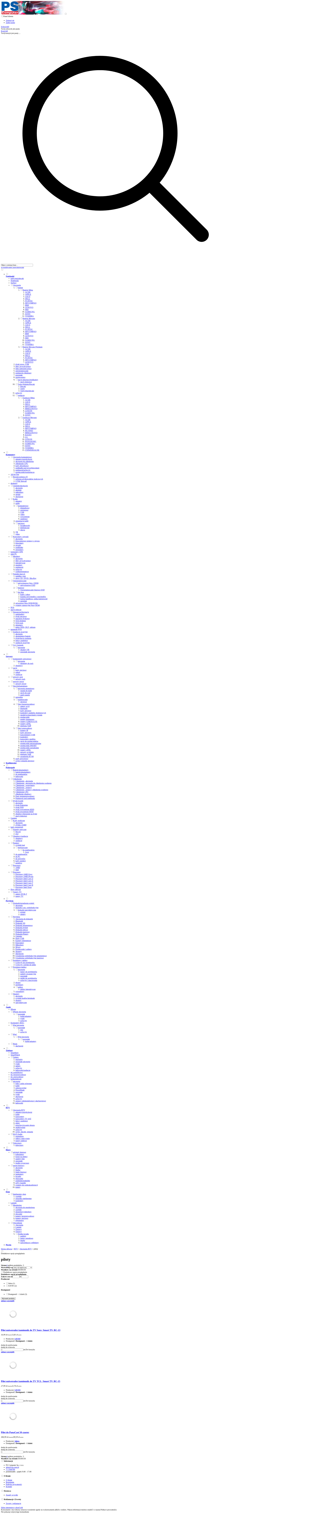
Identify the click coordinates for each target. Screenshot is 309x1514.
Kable (15, 499)
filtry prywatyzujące (23, 366)
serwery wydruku (27, 752)
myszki (18, 545)
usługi (17, 672)
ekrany (18, 983)
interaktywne (20, 563)
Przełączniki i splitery (23, 949)
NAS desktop (20, 621)
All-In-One (15, 474)
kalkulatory (19, 1154)
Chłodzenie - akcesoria (24, 781)
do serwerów (20, 859)
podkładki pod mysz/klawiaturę (27, 468)
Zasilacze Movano (30, 418)
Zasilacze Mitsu (29, 398)
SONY (28, 314)
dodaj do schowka (8, 1347)
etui (21, 1030)
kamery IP (24, 730)
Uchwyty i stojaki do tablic (25, 965)
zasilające (24, 519)
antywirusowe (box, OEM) (28, 583)
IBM (27, 305)
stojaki (17, 494)
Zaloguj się (10, 20)
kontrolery (24, 737)
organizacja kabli (21, 521)
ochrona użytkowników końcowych (29, 479)
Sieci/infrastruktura (20, 686)
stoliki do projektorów (28, 978)
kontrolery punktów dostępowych (33, 713)
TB (16, 532)
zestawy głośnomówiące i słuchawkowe (30, 1101)
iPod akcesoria (23, 1037)
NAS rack (19, 623)
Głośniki (18, 936)
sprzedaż (23, 601)
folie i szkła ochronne (23, 1084)
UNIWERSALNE (32, 450)
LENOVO (29, 307)
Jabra (16, 1441)
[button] (5, 1279)
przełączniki (24, 717)
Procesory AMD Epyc (23, 874)
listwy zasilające (21, 640)
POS (12, 607)
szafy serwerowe (21, 759)
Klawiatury (19, 943)
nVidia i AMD (20, 825)
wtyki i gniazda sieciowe (24, 761)
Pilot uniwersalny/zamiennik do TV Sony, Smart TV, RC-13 (30, 1330)
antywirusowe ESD (27, 585)
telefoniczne (24, 528)
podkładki (19, 547)
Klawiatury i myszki (20, 537)
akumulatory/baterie (23, 636)
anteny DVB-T (21, 894)
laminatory (19, 1174)
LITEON (28, 411)
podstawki (19, 567)
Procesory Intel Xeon (23, 887)
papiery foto (20, 1159)
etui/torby (19, 1059)
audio (17, 503)
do (20, 1277)
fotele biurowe (20, 1172)
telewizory (19, 1145)
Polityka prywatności (14, 1484)
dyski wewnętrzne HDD (24, 809)
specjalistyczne (21, 1003)
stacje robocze (16, 610)
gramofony (19, 1136)
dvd (16, 834)
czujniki (18, 1196)
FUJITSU (29, 301)
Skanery (18, 951)
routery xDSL (25, 724)
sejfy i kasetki (20, 1183)
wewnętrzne (25, 517)
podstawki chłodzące (23, 373)
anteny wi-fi (24, 706)
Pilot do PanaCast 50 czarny (15, 1432)
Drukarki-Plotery (21, 934)
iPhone (13, 1009)
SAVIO (17, 1339)
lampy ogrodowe (26, 1238)
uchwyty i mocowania (28, 980)
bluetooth (23, 708)
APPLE (28, 294)
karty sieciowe (20, 670)
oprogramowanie (21, 371)
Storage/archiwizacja (21, 612)
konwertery (19, 1117)
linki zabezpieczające (23, 369)
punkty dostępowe (27, 719)
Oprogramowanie (19, 581)
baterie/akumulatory (23, 772)
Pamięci (16, 843)
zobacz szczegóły (7, 1301)
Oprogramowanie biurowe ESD (32, 590)
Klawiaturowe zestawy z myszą (27, 541)
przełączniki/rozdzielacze (25, 472)
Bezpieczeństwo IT (20, 477)
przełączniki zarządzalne (29, 748)
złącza (22, 530)
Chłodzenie (17, 779)
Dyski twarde (18, 801)
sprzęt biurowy (18, 1165)
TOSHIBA (29, 316)
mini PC (14, 554)
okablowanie (23, 700)
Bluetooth (19, 921)
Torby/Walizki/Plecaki (26, 384)
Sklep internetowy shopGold (12, 1508)
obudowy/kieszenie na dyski (26, 814)
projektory (19, 985)
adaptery (18, 501)
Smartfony (15, 1053)
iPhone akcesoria (19, 1012)
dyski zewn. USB (22, 364)
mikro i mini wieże (22, 1138)
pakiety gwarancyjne (28, 974)
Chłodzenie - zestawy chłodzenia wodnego (31, 790)
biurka (17, 1170)
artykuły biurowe (19, 1152)
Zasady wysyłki (12, 1495)
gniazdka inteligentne (23, 1199)
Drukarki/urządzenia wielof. (23, 903)
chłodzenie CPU (21, 464)
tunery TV (19, 896)
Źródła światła (23, 1234)
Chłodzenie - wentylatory (25, 785)
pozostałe (19, 375)
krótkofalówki (16, 1079)
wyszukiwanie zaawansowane (12, 267)
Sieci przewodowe (25, 728)
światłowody (25, 526)
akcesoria (19, 488)
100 (21, 1270)
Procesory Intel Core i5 (24, 881)
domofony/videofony (23, 1212)
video (22, 514)
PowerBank (20, 1090)
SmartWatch (15, 1055)
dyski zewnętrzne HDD (24, 812)
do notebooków (21, 774)
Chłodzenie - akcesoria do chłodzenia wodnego (33, 783)
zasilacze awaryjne (22, 643)
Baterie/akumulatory (20, 770)
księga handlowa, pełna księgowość (34, 599)
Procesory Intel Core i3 (24, 879)
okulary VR (24, 650)
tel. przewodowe (17, 1077)
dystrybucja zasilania (23, 638)
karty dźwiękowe (22, 466)
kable (17, 1086)
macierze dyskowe (22, 619)
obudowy (19, 666)
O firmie (9, 1480)
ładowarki (19, 776)
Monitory (16, 556)
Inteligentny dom (19, 1194)
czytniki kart (20, 845)
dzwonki (18, 1214)
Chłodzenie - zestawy (23, 788)
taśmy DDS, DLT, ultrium (25, 627)
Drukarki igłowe (21, 930)
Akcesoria (17, 285)
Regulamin (10, 1482)
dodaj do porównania (9, 1345)
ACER (27, 292)
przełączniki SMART (28, 746)
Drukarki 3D (20, 923)
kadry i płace (25, 594)
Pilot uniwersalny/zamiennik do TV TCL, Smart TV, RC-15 (30, 1381)
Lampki (14, 1203)
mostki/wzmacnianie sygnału (31, 715)
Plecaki (23, 386)
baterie (20, 288)
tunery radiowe (21, 1141)
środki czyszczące (22, 1163)
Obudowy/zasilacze (20, 836)
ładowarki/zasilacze (22, 1070)
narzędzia (19, 697)
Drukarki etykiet (21, 928)
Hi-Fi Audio (17, 1134)
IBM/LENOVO (31, 409)
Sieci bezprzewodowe (26, 704)
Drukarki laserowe (22, 932)
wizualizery (19, 991)
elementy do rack (26, 663)
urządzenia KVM (27, 756)
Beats (15, 1044)
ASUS (27, 297)
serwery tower (18, 681)
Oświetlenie (17, 1223)
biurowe (21, 588)
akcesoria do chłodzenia (24, 461)
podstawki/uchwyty (22, 470)
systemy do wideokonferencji (26, 1185)
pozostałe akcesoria (27, 652)
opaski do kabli (26, 691)
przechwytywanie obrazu (25, 1125)
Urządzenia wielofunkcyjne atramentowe (31, 956)
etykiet (22, 912)
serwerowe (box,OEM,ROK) (26, 603)
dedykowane (23, 848)
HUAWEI (29, 431)
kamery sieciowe (21, 1218)
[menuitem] (118, 362)
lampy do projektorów (28, 972)
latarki (22, 1240)
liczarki (18, 1176)
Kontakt (9, 1487)
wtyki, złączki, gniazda (24, 1132)
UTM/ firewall (21, 481)
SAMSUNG (30, 312)
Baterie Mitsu (28, 290)
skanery (18, 1000)
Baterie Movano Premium (32, 347)
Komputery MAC (17, 1023)
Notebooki (15, 281)
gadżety (23, 1236)
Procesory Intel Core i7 (24, 883)
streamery (19, 625)
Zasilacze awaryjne (20, 632)
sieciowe (21, 523)
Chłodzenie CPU (21, 792)
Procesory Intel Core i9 (24, 885)
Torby (22, 389)
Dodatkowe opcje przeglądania (13, 1253)
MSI (26, 310)
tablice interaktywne (28, 989)
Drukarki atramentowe (24, 925)
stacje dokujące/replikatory (28, 380)
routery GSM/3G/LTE (28, 721)
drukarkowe (24, 508)
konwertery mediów (28, 739)
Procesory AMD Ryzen (24, 876)
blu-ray (18, 832)
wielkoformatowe (22, 572)
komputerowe (23, 506)
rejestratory (19, 1220)
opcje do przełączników (29, 741)
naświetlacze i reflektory (29, 1243)
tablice (20, 987)
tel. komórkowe (17, 1072)
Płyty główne (16, 889)
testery (17, 1187)
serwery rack (18, 677)
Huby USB (19, 938)
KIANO (28, 435)
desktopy (14, 483)
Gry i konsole (18, 645)
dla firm (21, 592)
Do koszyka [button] (30, 1350)
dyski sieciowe (21, 616)
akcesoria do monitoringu (25, 1207)
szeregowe (24, 510)
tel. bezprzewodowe (18, 1075)
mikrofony (19, 492)
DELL (27, 299)
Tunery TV (17, 892)
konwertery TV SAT (23, 1119)
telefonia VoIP (25, 726)
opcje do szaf (25, 693)
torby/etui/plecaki (17, 278)
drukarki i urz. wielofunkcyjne (27, 908)
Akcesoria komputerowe (22, 457)
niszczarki (19, 1179)
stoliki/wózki (20, 1127)
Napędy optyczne (19, 829)
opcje (15, 668)
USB (22, 512)
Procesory (17, 865)
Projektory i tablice (20, 960)
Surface (13, 283)
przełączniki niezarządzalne (30, 743)
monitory (18, 565)
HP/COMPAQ (30, 303)
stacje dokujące (26, 382)
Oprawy (18, 1229)
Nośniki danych (19, 574)
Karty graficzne (19, 821)
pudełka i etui (20, 576)
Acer (27, 852)
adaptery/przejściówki (23, 459)
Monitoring (17, 1205)
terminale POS (16, 629)
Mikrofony (19, 945)
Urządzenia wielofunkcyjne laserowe (29, 958)
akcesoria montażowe (26, 688)
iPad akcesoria (18, 1025)
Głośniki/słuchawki (20, 486)
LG (26, 437)
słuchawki (19, 497)
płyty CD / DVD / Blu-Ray (25, 578)
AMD (17, 868)
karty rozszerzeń (17, 827)
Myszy (18, 947)
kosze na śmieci (21, 1157)
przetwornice (20, 377)
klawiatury (19, 543)
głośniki (18, 490)
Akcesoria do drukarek (24, 919)
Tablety (16, 1057)
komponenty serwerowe (22, 659)
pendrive (18, 863)
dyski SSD (19, 807)
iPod (15, 1034)
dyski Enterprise (21, 805)
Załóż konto (10, 23)
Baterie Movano (29, 318)
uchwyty (18, 393)
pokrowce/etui (20, 1088)
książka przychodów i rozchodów (33, 597)
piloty (17, 1123)
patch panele (25, 695)
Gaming (14, 818)
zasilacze (21, 395)
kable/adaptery (25, 1016)
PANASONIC (30, 441)
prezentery (19, 550)
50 (19, 1270)
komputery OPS (17, 552)
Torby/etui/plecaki (27, 391)
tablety (18, 1066)
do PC (17, 856)
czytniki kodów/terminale (25, 998)
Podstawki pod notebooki (25, 798)
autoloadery (19, 614)
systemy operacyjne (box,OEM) (27, 605)
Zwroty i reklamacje (13, 1503)
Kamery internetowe (23, 941)
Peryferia (16, 917)
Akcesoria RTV (19, 1110)
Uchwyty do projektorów (25, 963)
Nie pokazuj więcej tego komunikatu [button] (15, 1512)
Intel (17, 870)
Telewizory (17, 1143)
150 (24, 1270)
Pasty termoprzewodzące (24, 796)
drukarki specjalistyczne (27, 910)
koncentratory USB (27, 735)
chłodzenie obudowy (23, 794)
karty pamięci (20, 861)
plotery (23, 914)
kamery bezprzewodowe (24, 1216)
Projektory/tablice (19, 967)
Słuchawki (19, 954)
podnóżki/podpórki (22, 1181)
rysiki (22, 1018)
